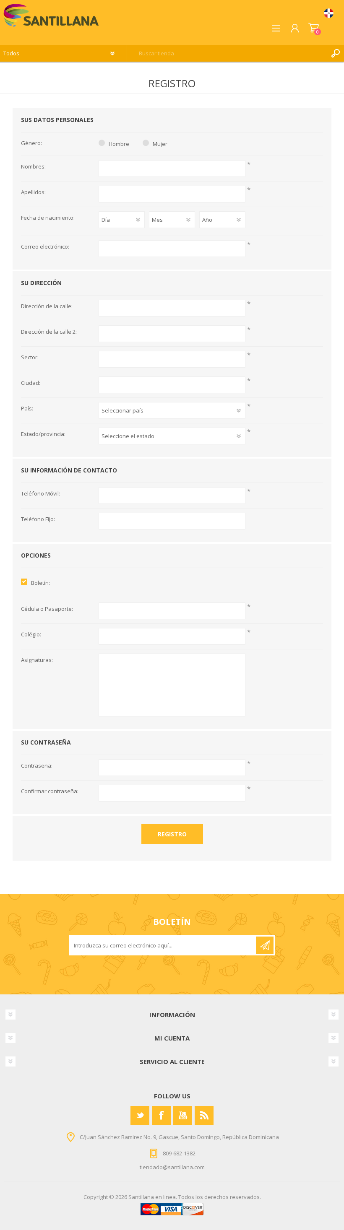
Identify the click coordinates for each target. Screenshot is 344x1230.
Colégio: (31, 634)
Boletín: (40, 582)
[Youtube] (182, 1115)
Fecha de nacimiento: (48, 218)
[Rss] (204, 1115)
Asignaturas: (37, 660)
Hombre (119, 144)
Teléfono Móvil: (40, 493)
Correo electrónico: (45, 247)
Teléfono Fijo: (38, 519)
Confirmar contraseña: (49, 791)
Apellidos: (33, 192)
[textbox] (227, 53)
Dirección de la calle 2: (49, 332)
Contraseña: (36, 766)
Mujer (160, 144)
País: (27, 408)
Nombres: (33, 166)
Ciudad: (30, 383)
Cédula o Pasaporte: (47, 609)
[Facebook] (161, 1115)
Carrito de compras (313, 28)
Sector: (30, 357)
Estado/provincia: (43, 434)
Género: (31, 143)
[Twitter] (139, 1115)
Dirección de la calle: (47, 306)
